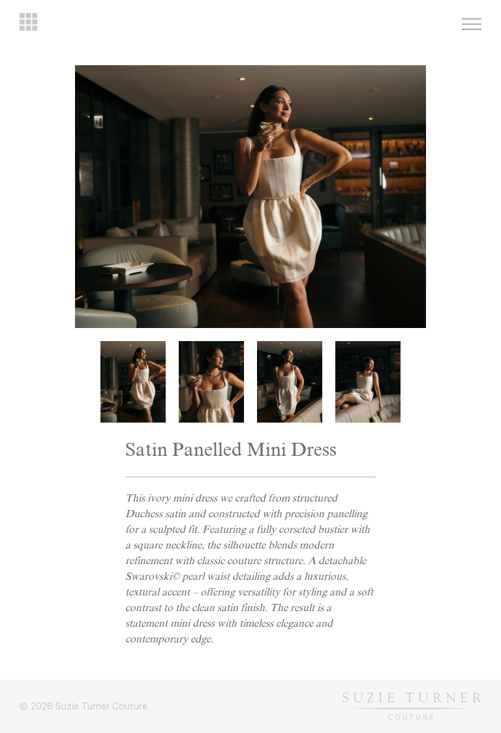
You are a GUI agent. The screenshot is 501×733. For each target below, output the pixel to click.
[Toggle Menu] (471, 24)
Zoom (415, 72)
